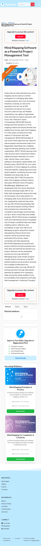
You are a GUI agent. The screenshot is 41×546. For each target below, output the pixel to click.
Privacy (17, 538)
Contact (4, 506)
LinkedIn (6, 529)
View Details (20, 358)
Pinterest (6, 526)
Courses (4, 489)
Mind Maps (5, 481)
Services (4, 512)
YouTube (6, 523)
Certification (6, 509)
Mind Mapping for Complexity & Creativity (20, 436)
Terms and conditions (6, 539)
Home (3, 22)
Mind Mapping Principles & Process (20, 388)
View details (20, 411)
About (3, 501)
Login (27, 40)
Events (3, 487)
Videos (3, 484)
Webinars (11, 22)
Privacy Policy (6, 504)
